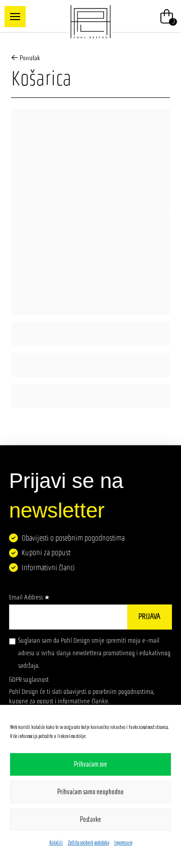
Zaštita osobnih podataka (88, 842)
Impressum (123, 842)
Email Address (29, 597)
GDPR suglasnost (29, 679)
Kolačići (56, 842)
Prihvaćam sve (90, 764)
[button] (15, 16)
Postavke (90, 819)
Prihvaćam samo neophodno (90, 792)
